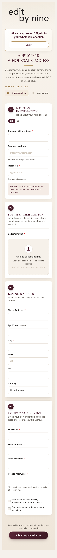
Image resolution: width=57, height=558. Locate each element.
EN (11, 121)
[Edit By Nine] (28, 15)
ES (18, 121)
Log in (28, 44)
